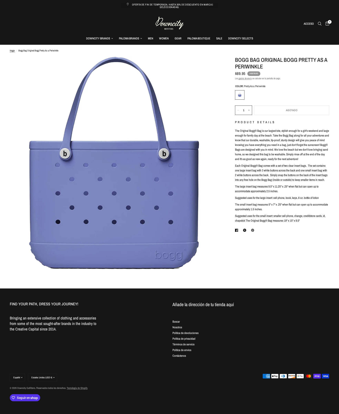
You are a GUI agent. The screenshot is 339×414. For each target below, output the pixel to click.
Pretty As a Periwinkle (239, 95)
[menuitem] (99, 38)
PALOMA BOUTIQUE (198, 38)
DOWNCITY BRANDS (98, 38)
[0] (326, 23)
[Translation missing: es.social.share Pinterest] (253, 230)
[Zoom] (215, 64)
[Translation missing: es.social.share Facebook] (237, 230)
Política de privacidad (183, 339)
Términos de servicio (183, 344)
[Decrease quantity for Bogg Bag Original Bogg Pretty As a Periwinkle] (238, 110)
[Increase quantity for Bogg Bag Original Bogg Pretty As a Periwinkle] (249, 110)
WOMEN (164, 38)
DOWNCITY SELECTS (240, 38)
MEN (150, 38)
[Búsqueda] (320, 23)
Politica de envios (181, 350)
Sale (219, 38)
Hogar (12, 50)
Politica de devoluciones (185, 333)
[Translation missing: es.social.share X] (245, 230)
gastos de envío (245, 78)
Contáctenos (179, 356)
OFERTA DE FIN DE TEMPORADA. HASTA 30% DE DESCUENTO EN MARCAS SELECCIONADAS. (172, 6)
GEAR (178, 38)
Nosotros (177, 327)
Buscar (176, 321)
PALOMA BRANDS (129, 38)
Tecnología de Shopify (77, 388)
